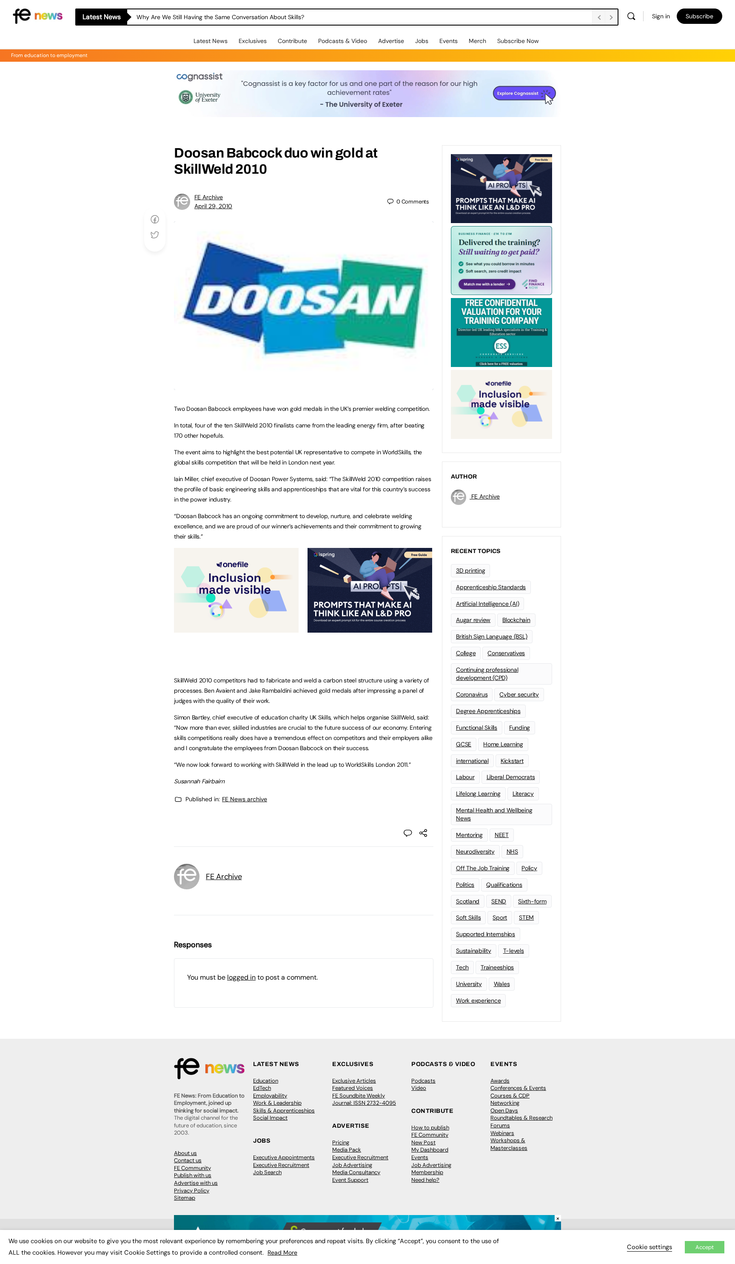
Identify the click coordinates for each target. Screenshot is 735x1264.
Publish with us (192, 1175)
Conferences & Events (518, 1088)
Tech (462, 967)
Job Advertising (352, 1165)
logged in (241, 977)
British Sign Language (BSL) (491, 636)
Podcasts (423, 1080)
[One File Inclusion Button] (236, 628)
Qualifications (504, 885)
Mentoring (469, 835)
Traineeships (497, 967)
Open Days (504, 1110)
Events (448, 41)
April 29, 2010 (213, 206)
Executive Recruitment (281, 1165)
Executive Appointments (284, 1157)
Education (265, 1080)
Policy (529, 868)
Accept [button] (704, 1247)
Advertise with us (196, 1183)
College (466, 653)
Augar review (473, 620)
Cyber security (519, 694)
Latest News (211, 41)
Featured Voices (352, 1088)
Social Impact (270, 1117)
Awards (500, 1080)
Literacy (523, 793)
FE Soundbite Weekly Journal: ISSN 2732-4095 (364, 1099)
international (472, 761)
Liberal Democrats (511, 777)
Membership (427, 1172)
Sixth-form (532, 901)
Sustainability (473, 950)
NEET (502, 835)
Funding (519, 727)
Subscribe (699, 16)
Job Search (267, 1172)
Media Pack (346, 1149)
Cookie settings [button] (649, 1247)
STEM (526, 917)
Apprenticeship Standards (491, 587)
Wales (502, 984)
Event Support (350, 1180)
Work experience (478, 1000)
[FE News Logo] (38, 15)
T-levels (513, 950)
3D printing (470, 570)
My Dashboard (429, 1149)
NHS (512, 851)
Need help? (425, 1180)
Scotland (467, 901)
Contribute (292, 41)
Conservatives (506, 653)
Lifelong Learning (478, 793)
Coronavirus (471, 694)
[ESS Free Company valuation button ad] (501, 331)
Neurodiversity (475, 851)
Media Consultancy (356, 1172)
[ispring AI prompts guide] (370, 628)
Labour (465, 777)
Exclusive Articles (354, 1080)
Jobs (421, 41)
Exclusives (253, 41)
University (469, 984)
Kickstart (512, 761)
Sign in (661, 16)
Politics (465, 885)
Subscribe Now (518, 41)
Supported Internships (485, 934)
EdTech (262, 1088)
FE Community (192, 1168)
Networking (504, 1102)
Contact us (188, 1160)
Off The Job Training (483, 868)
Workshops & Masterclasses (508, 1144)
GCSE (463, 744)
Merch (477, 41)
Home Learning (503, 744)
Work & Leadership (277, 1102)
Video (418, 1088)
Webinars (502, 1133)
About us (185, 1153)
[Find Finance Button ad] (501, 260)
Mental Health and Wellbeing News (494, 814)
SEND (498, 901)
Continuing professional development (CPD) (487, 674)
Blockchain (516, 620)
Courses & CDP (510, 1095)
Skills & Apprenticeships (284, 1110)
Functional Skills (476, 727)
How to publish (430, 1127)
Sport (500, 917)
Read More (282, 1252)
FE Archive (208, 197)
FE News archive (244, 799)
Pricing (340, 1142)
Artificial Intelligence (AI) (487, 604)
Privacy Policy (191, 1190)
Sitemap (184, 1197)
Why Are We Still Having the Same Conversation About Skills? (221, 17)
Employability (270, 1095)
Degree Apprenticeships (488, 711)
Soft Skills (468, 917)
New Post (423, 1142)
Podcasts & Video (342, 41)
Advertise (391, 41)
